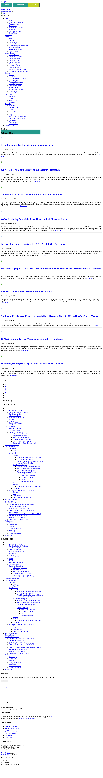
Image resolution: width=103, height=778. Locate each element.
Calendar (12, 40)
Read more (36, 181)
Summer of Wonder (15, 47)
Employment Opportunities (17, 118)
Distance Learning (15, 66)
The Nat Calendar (10, 734)
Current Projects (18, 495)
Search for (4, 129)
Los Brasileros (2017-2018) (17, 506)
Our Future (12, 111)
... (5, 393)
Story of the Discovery (28, 476)
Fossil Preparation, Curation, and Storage (30, 461)
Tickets (33, 5)
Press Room (12, 122)
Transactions (13, 525)
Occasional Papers (15, 528)
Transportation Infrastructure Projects (28, 468)
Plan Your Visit (13, 24)
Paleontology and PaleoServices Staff (29, 486)
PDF (52, 717)
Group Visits (13, 33)
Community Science (15, 56)
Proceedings (13, 523)
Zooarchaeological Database (22, 497)
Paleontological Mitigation (25, 459)
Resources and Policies (16, 428)
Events (7, 37)
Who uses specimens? (20, 434)
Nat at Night (13, 42)
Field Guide (12, 93)
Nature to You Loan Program (18, 69)
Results (15, 483)
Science (7, 73)
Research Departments (16, 82)
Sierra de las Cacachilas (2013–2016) (20, 508)
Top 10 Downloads (15, 532)
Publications (13, 91)
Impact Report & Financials (17, 116)
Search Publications (15, 534)
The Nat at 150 (13, 107)
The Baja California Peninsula (18, 412)
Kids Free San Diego (15, 49)
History (11, 109)
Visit (6, 18)
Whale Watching (14, 60)
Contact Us (12, 120)
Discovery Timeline (27, 477)
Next (6, 397)
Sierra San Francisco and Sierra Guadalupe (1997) (25, 514)
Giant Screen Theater (15, 31)
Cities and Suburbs (15, 416)
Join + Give (8, 95)
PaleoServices (13, 454)
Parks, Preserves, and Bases (17, 417)
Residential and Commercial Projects (28, 466)
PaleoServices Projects (20, 465)
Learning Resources (15, 67)
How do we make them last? (22, 439)
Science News (13, 87)
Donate (6, 5)
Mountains (12, 419)
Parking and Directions (16, 27)
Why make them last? (20, 436)
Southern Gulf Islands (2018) (18, 517)
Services (15, 456)
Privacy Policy (15, 688)
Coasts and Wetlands (15, 423)
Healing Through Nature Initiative (19, 71)
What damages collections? (21, 437)
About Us (8, 104)
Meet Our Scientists (15, 86)
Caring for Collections (16, 432)
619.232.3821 (5, 752)
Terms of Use (5, 688)
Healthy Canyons (14, 58)
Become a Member (11, 726)
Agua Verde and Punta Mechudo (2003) (21, 510)
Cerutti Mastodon (22, 474)
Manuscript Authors (27, 481)
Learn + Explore (10, 53)
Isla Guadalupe (13, 512)
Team (14, 494)
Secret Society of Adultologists (18, 46)
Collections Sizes (14, 430)
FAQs (23, 479)
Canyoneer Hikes (14, 62)
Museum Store (5, 9)
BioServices (12, 448)
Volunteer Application (12, 728)
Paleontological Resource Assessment (29, 457)
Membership (20, 5)
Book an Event (13, 51)
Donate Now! (9, 730)
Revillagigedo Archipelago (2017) (19, 515)
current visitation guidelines (27, 718)
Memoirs (11, 526)
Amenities (12, 29)
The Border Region (15, 414)
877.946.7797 (5, 754)
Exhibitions (8, 35)
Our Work (12, 76)
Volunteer (12, 102)
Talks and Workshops (16, 44)
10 (5, 395)
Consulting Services (15, 84)
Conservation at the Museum (22, 441)
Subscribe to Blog (6, 401)
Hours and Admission (16, 22)
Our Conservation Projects (17, 78)
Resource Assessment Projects (26, 472)
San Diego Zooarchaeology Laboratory (21, 490)
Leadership (12, 113)
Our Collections (14, 80)
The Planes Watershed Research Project (21, 505)
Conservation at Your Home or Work (24, 443)
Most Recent (13, 530)
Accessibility (13, 26)
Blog (10, 115)
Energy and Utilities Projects (26, 470)
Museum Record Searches (25, 463)
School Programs (14, 64)
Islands (11, 425)
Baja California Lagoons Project (19, 519)
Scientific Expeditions (16, 89)
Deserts (11, 421)
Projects (15, 450)
